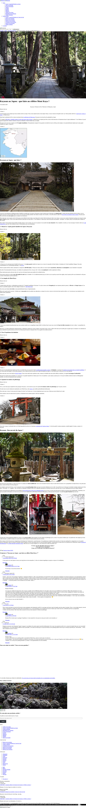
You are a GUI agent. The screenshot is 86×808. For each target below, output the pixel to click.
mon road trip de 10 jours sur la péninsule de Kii (33, 490)
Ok (79, 804)
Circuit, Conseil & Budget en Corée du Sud (14, 17)
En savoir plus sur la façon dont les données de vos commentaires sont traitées (38, 678)
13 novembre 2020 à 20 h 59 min (10, 558)
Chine (4, 756)
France (4, 761)
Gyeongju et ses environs (10, 22)
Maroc (4, 768)
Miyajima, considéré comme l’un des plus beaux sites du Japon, (19, 119)
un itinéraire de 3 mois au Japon (42, 426)
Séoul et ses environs (9, 18)
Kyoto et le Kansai (9, 6)
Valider (3, 721)
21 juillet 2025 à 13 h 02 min (9, 623)
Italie (4, 767)
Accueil (1, 30)
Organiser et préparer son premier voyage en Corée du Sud (12, 791)
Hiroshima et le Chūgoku (10, 13)
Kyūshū (7, 8)
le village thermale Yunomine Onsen (15, 543)
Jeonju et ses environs (10, 23)
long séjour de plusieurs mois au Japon (70, 214)
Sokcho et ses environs (10, 21)
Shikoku (7, 10)
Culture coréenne (9, 24)
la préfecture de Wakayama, (29, 117)
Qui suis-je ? (5, 779)
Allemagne (5, 754)
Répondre (5, 562)
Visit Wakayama (28, 286)
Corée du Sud (6, 16)
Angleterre (5, 755)
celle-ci (31, 388)
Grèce (4, 762)
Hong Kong (5, 763)
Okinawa (7, 11)
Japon (4, 2)
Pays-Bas (5, 770)
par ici (22, 265)
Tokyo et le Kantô (9, 5)
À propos (5, 25)
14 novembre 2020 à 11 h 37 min (12, 566)
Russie (4, 773)
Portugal (4, 772)
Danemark (5, 757)
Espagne (4, 758)
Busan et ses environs (10, 19)
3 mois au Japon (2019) (8, 550)
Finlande (4, 760)
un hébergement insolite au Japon (43, 370)
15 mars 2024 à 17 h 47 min (11, 586)
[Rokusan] (5, 0)
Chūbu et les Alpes (9, 12)
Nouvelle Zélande (6, 769)
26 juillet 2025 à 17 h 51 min (11, 634)
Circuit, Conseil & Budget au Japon (12, 4)
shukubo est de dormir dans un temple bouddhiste (73, 370)
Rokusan (9, 565)
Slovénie (4, 774)
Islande (4, 764)
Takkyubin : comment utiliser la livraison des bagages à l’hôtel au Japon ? (15, 784)
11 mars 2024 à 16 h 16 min (9, 574)
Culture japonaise (9, 14)
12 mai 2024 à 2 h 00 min (10, 615)
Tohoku (7, 7)
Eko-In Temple (18, 373)
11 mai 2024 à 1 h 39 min (8, 605)
